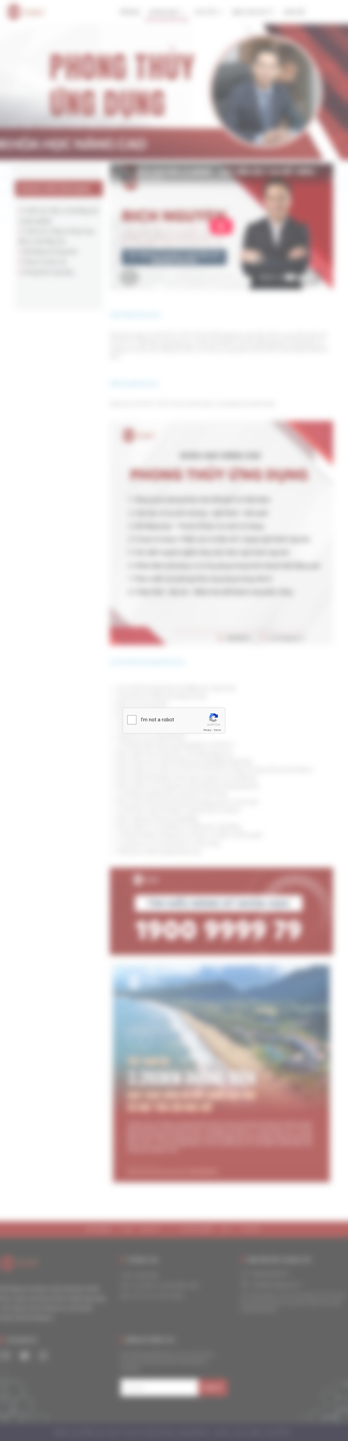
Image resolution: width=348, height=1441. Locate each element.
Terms (217, 730)
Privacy (207, 730)
